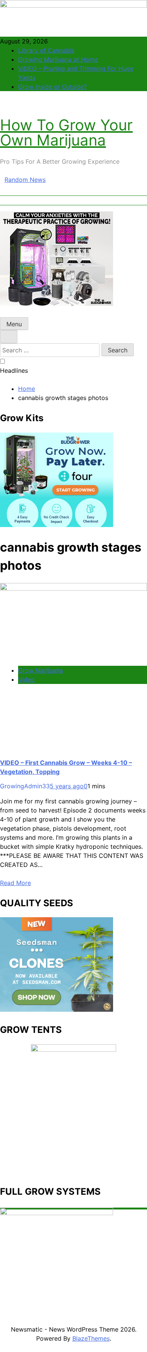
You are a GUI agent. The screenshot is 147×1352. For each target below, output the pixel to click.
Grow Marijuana (40, 670)
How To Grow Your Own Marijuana (66, 132)
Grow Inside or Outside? (52, 86)
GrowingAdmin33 (25, 786)
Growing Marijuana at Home (58, 59)
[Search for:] (50, 350)
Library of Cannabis (46, 50)
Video (26, 679)
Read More (15, 883)
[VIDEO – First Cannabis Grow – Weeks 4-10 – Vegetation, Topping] (73, 588)
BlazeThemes (91, 1338)
